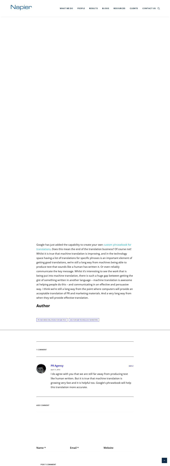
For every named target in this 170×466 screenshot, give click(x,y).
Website (108, 448)
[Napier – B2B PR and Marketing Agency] (21, 8)
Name (41, 448)
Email (74, 448)
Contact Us (149, 8)
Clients (134, 8)
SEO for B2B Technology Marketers (84, 320)
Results (93, 8)
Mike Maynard (106, 130)
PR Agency (57, 365)
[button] (159, 8)
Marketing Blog (85, 130)
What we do (66, 8)
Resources (119, 8)
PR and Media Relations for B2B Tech (52, 320)
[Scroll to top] (164, 460)
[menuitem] (66, 8)
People (81, 8)
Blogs (105, 8)
